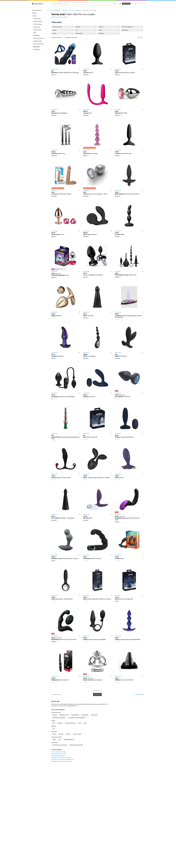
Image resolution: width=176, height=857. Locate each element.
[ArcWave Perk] (129, 546)
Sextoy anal (36, 46)
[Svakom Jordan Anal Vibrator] (129, 425)
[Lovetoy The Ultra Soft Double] (65, 182)
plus (77, 706)
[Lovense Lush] (97, 101)
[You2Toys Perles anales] (97, 141)
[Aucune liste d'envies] (139, 4)
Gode (34, 32)
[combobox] (59, 37)
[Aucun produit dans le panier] (142, 4)
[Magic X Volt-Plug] (129, 344)
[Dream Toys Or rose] (65, 222)
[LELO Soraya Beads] (97, 344)
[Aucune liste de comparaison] (136, 4)
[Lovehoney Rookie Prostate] (97, 546)
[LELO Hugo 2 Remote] (97, 222)
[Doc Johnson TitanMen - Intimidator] (65, 506)
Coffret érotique (37, 24)
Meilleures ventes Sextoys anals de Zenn (61, 757)
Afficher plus (97, 694)
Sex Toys (34, 16)
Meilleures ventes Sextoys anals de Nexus (61, 761)
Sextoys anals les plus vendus (58, 752)
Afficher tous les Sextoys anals (59, 17)
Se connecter (126, 3)
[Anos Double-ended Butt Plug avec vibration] (97, 587)
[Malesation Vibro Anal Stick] (65, 668)
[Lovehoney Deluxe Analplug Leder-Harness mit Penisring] (129, 303)
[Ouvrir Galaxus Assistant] (132, 4)
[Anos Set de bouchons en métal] (129, 60)
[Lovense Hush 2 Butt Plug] (129, 141)
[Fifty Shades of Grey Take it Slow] (129, 263)
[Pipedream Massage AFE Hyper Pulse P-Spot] (129, 506)
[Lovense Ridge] (129, 222)
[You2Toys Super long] (65, 141)
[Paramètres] (120, 4)
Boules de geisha (37, 21)
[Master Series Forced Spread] (97, 668)
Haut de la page (139, 694)
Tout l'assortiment (36, 10)
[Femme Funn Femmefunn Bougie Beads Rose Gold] (65, 425)
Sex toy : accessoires (38, 44)
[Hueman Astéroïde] (65, 344)
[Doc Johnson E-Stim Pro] (129, 384)
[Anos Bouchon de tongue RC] (129, 587)
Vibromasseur (36, 49)
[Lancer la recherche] (52, 3)
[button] (79, 69)
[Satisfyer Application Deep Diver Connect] (65, 546)
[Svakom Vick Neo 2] (97, 384)
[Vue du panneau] (139, 37)
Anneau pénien (37, 18)
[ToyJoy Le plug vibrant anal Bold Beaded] (129, 627)
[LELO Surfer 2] (129, 465)
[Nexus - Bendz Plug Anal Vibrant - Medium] (97, 465)
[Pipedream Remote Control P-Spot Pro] (65, 627)
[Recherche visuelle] (114, 3)
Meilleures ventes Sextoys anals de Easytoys (62, 759)
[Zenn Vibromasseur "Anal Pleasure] (65, 587)
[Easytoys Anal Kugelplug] (65, 101)
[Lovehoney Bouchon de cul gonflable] (65, 384)
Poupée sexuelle (37, 41)
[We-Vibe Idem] (97, 506)
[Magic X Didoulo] (65, 303)
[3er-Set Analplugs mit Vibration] (97, 263)
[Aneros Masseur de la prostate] (65, 465)
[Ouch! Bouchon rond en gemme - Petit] (97, 182)
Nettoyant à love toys (38, 38)
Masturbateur (36, 35)
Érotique (34, 13)
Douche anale (36, 27)
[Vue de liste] (141, 37)
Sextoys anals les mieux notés (58, 753)
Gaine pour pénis (37, 30)
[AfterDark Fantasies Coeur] (65, 263)
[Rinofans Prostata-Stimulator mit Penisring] (65, 60)
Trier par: (53, 37)
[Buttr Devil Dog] (97, 303)
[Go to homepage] (37, 4)
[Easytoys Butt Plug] (129, 101)
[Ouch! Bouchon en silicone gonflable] (97, 627)
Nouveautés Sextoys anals (57, 755)
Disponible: (67, 37)
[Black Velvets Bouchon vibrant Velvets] (129, 182)
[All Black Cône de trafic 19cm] (129, 668)
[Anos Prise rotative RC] (97, 425)
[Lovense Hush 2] (97, 60)
